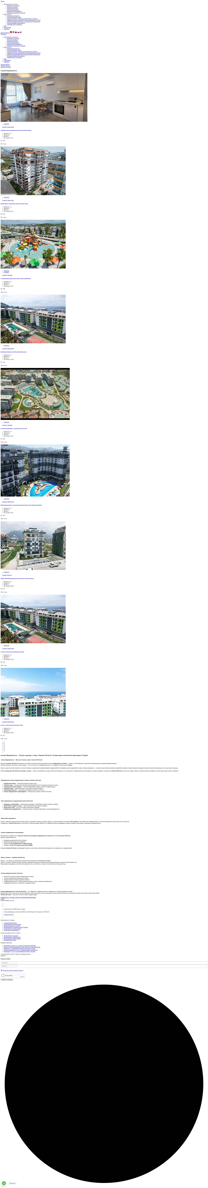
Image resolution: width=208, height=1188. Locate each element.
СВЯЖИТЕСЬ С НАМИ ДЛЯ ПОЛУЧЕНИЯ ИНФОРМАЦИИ (18, 897)
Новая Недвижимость (13, 10)
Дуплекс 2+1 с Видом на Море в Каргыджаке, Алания (12, 725)
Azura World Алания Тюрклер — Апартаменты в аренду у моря (14, 428)
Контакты (6, 29)
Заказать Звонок (5, 32)
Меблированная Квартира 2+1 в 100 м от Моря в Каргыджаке (13, 351)
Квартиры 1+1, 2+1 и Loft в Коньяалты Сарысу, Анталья (19, 951)
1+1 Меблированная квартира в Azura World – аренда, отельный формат (16, 278)
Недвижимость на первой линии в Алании (16, 927)
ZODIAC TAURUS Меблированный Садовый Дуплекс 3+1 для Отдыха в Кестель (17, 578)
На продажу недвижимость (11, 930)
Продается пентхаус (12, 8)
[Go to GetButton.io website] (3, 1186)
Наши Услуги (7, 14)
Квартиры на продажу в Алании (16, 13)
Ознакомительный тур (13, 15)
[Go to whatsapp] (4, 1183)
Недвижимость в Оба (10, 940)
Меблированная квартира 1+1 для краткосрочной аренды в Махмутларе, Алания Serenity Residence (21, 505)
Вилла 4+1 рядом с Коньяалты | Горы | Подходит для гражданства (22, 947)
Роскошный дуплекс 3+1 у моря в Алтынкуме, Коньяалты (20, 945)
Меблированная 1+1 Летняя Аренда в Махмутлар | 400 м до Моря (14, 203)
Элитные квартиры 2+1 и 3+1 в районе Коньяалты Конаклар (21, 950)
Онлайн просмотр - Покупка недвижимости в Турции (22, 18)
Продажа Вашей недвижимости (16, 23)
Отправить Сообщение (6, 979)
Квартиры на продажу (13, 5)
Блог (5, 26)
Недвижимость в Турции (11, 4)
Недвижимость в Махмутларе (12, 937)
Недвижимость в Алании (11, 935)
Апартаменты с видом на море (12, 924)
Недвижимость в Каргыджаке (12, 938)
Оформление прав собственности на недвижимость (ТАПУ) (24, 20)
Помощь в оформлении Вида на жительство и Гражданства (23, 21)
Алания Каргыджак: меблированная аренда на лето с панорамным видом (16, 130)
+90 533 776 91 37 (5, 66)
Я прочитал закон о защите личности (13, 970)
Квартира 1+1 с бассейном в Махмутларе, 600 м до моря (19, 948)
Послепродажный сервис (14, 17)
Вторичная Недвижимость (14, 11)
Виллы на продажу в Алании (12, 926)
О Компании (7, 27)
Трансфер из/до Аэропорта (14, 24)
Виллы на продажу (12, 7)
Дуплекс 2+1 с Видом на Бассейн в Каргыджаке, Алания (12, 651)
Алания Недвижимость (10, 923)
